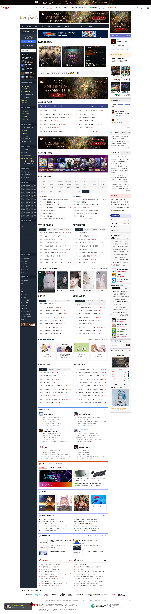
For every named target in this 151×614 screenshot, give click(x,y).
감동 (102, 535)
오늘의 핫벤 (24, 261)
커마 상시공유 (103, 268)
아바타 (22, 224)
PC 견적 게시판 (24, 269)
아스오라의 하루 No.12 (82, 454)
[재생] (55, 478)
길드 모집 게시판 (25, 172)
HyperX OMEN (25, 303)
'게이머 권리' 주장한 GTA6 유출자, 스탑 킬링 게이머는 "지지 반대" (56, 458)
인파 (29, 192)
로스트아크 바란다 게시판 (27, 164)
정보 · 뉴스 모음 (78, 365)
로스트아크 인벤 (29, 31)
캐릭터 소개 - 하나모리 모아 (83, 458)
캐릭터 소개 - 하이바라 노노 (83, 452)
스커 (29, 196)
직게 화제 (103, 106)
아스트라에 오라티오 (26, 317)
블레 (24, 209)
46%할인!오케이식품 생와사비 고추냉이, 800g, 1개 (120, 207)
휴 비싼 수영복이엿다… (82, 441)
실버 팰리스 (24, 308)
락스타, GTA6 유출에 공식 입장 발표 (50, 450)
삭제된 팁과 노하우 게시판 (27, 94)
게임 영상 (23, 297)
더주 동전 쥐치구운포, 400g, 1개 (118, 210)
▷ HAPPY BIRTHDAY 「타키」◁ (85, 419)
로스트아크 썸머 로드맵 (45, 153)
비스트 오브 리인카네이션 (50, 431)
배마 (24, 192)
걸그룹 (22, 289)
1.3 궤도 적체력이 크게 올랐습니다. (85, 437)
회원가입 (24, 45)
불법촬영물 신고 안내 (87, 600)
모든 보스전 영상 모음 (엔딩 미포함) (50, 435)
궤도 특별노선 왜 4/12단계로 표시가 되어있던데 (88, 439)
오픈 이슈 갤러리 (25, 258)
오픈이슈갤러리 (46, 535)
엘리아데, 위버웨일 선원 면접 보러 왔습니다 (87, 417)
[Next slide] (105, 73)
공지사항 (104, 600)
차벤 (22, 286)
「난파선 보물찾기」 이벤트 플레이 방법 (86, 434)
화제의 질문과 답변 (79, 225)
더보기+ (128, 35)
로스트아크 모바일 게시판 (27, 127)
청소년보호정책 (76, 600)
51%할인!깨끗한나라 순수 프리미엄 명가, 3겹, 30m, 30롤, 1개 (120, 199)
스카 (24, 202)
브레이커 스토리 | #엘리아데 (83, 425)
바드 (35, 202)
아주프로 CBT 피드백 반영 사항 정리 (50, 423)
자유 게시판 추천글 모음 (45, 225)
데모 (29, 209)
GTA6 (22, 319)
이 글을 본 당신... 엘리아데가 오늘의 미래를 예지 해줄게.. (90, 421)
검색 (34, 50)
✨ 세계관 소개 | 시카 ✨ (47, 421)
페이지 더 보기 (70, 560)
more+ (104, 515)
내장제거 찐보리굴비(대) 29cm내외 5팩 (120, 204)
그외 (105, 535)
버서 (35, 186)
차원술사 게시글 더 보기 (89, 219)
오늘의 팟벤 (24, 264)
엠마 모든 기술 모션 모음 (47, 439)
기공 (35, 192)
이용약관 (59, 600)
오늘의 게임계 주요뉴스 (48, 515)
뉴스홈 (42, 73)
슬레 (29, 189)
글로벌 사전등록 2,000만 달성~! (49, 419)
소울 (24, 212)
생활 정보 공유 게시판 (26, 155)
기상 (35, 212)
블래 (29, 199)
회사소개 (46, 600)
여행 (22, 291)
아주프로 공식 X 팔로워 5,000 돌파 (50, 425)
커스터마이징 (95, 268)
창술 (24, 196)
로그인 (136, 7)
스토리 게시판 (24, 149)
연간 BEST (104, 340)
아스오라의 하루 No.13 (82, 450)
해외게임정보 (24, 294)
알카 (29, 206)
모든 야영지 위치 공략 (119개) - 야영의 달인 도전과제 (54, 441)
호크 (35, 199)
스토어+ (128, 54)
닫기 (32, 603)
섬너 (24, 206)
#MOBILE (48, 413)
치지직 (22, 283)
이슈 (95, 535)
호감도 (22, 229)
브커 (35, 196)
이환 (80, 431)
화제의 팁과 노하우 (44, 365)
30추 (92, 106)
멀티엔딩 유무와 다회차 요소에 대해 (50, 434)
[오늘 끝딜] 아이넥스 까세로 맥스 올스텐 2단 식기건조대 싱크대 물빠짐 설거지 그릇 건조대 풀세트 (120, 202)
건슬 (29, 202)
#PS (47, 429)
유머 (91, 535)
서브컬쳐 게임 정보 (25, 300)
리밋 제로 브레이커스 (26, 311)
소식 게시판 (42, 296)
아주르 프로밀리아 (25, 314)
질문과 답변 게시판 (25, 139)
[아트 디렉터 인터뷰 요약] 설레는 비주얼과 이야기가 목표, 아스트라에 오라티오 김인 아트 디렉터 (91, 456)
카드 (22, 232)
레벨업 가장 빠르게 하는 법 (48, 437)
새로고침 (127, 127)
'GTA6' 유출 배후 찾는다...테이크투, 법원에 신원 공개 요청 (56, 456)
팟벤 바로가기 (24, 280)
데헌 (24, 199)
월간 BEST (97, 340)
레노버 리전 (24, 305)
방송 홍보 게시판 (25, 177)
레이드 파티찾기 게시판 (26, 174)
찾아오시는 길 (97, 600)
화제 (97, 106)
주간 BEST (90, 340)
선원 (22, 227)
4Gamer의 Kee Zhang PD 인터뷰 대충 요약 (87, 435)
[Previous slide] (103, 73)
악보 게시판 (24, 152)
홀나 (24, 189)
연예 (98, 535)
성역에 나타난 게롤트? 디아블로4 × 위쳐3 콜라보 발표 (66, 73)
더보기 (104, 409)
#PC (45, 413)
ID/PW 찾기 (31, 45)
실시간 (84, 340)
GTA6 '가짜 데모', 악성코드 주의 (49, 452)
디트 (24, 186)
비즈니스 (53, 600)
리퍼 (35, 209)
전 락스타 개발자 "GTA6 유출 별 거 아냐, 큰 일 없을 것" (55, 454)
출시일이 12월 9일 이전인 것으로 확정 (51, 417)
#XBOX (50, 429)
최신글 (87, 535)
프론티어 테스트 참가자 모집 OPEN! (85, 423)
